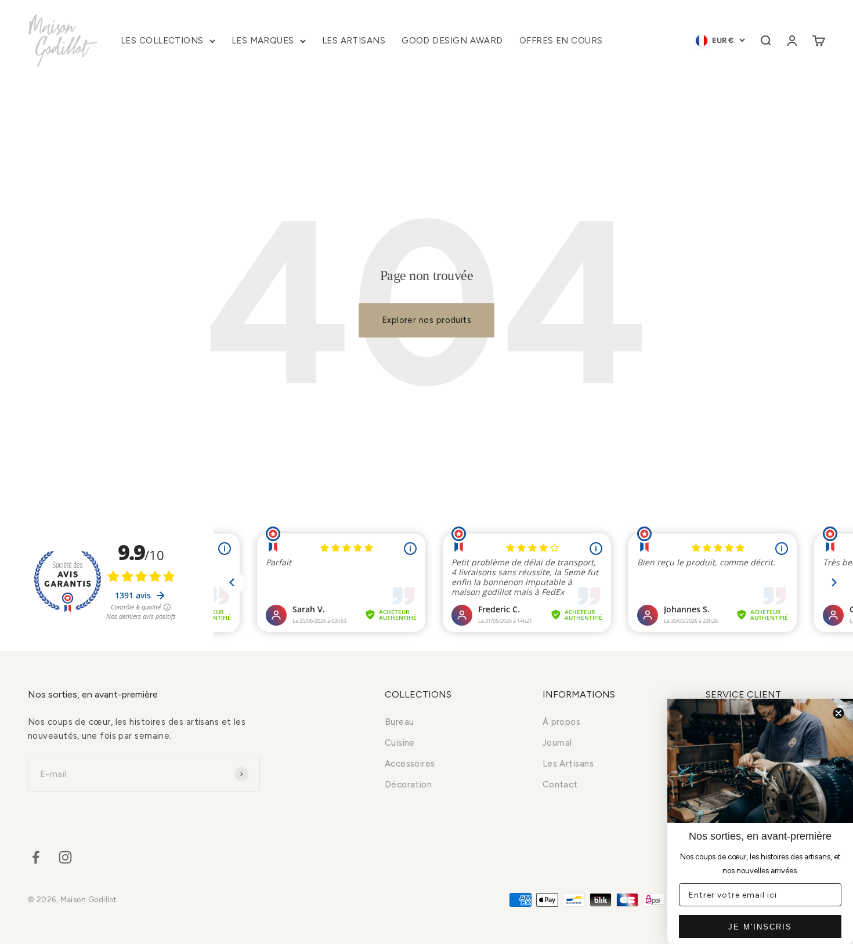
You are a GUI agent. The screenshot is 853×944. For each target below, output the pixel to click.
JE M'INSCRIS (760, 927)
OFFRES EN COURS (561, 40)
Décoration (408, 784)
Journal (557, 743)
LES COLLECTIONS (162, 40)
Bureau (399, 722)
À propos (562, 722)
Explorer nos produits (426, 320)
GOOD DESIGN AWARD (452, 40)
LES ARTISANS (353, 40)
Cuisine (400, 743)
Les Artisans (568, 763)
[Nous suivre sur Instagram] (65, 857)
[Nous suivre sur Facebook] (36, 857)
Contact (560, 784)
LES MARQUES (263, 40)
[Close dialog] (838, 713)
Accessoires (410, 763)
